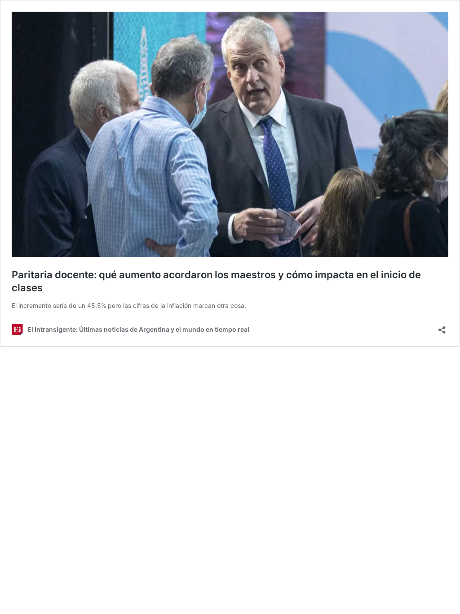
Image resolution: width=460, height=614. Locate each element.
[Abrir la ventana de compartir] (442, 327)
